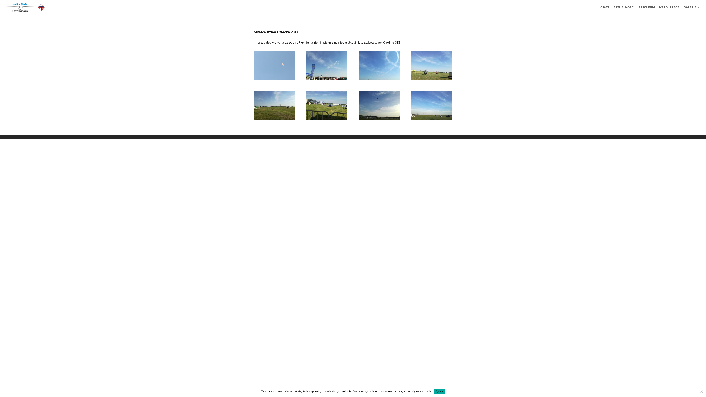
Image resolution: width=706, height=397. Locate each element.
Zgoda (439, 391)
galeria (690, 7)
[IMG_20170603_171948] (326, 120)
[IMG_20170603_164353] (379, 80)
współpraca (669, 7)
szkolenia (647, 7)
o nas (604, 7)
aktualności (623, 7)
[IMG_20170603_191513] (379, 120)
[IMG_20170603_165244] (431, 80)
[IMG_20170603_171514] (274, 120)
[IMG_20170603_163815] (326, 80)
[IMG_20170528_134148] (274, 80)
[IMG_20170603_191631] (431, 120)
